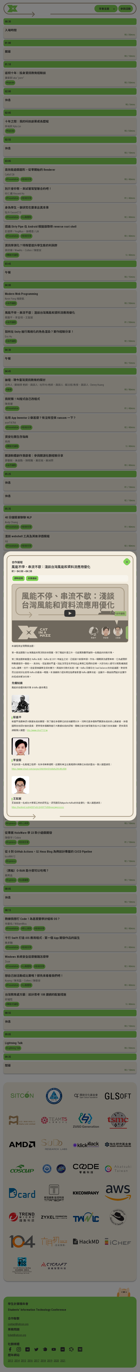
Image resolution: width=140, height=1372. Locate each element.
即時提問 (18, 578)
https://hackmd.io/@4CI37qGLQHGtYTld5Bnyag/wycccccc (38, 807)
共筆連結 (32, 578)
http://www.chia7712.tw (37, 730)
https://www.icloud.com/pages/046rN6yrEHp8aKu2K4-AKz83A (39, 769)
